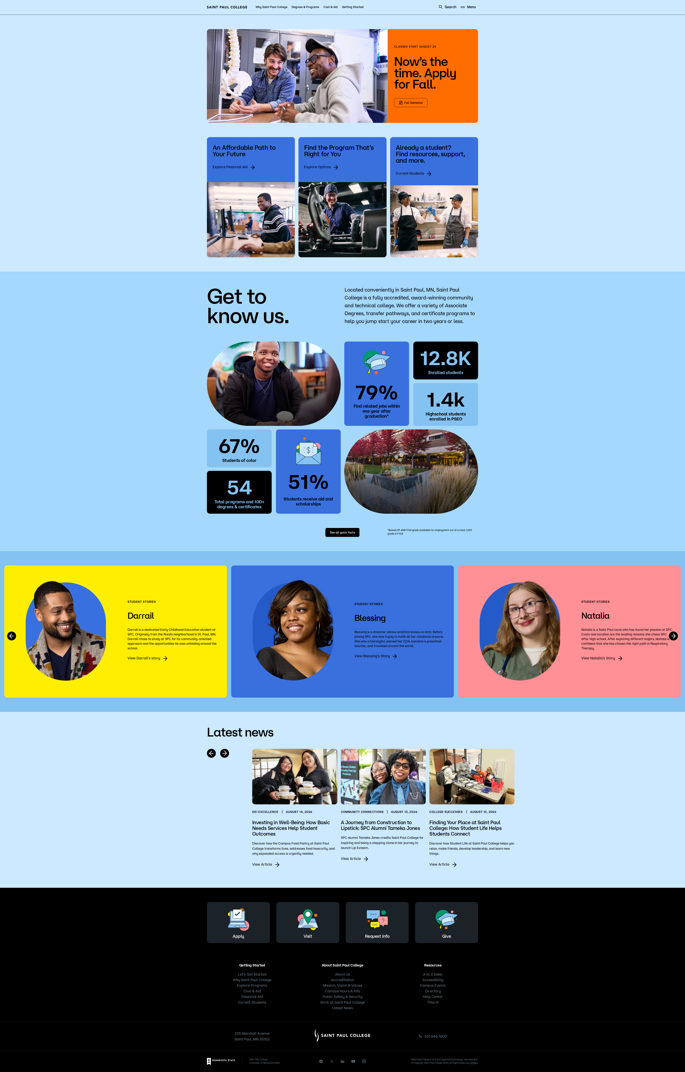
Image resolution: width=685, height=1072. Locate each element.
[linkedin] (342, 1061)
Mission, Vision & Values (342, 985)
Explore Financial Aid (230, 167)
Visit (308, 936)
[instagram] (364, 1061)
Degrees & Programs (305, 7)
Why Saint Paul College (271, 7)
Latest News (342, 1008)
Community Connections (362, 811)
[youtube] (353, 1061)
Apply (238, 936)
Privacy (474, 1063)
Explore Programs (252, 985)
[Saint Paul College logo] (227, 7)
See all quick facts (342, 532)
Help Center (433, 997)
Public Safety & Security (342, 997)
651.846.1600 (436, 1036)
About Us (342, 974)
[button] (11, 636)
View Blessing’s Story (372, 656)
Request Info (377, 936)
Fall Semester (413, 102)
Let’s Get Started (252, 974)
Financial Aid (252, 997)
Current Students (410, 173)
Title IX (433, 1002)
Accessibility (432, 980)
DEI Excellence (265, 811)
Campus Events (433, 985)
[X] (332, 1061)
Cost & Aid (330, 7)
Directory (433, 991)
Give (446, 936)
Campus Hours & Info (342, 991)
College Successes (446, 811)
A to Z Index (433, 974)
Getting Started (353, 7)
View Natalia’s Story (598, 658)
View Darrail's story (144, 658)
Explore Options (317, 167)
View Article (262, 864)
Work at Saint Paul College (342, 1002)
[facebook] (321, 1061)
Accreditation (342, 980)
